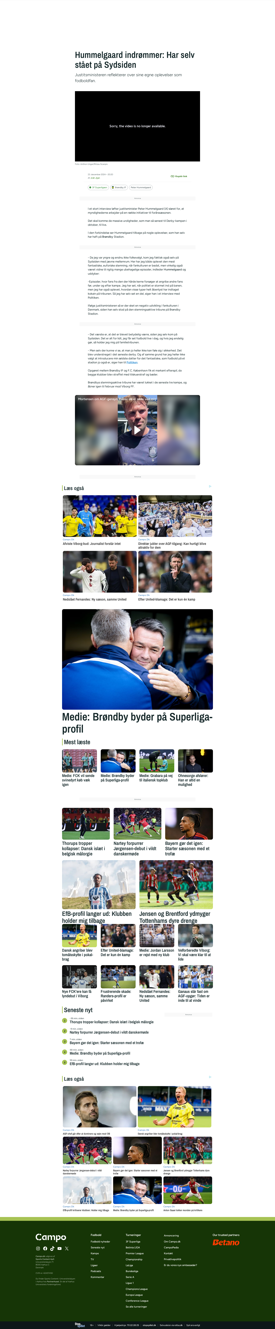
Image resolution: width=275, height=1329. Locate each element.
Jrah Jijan (95, 178)
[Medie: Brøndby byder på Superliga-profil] (137, 659)
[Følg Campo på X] (66, 1248)
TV (92, 1259)
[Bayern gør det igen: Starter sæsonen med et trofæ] (189, 824)
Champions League (137, 1289)
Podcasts (96, 1271)
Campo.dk (40, 1256)
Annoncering (171, 1235)
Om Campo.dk (172, 1241)
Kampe (95, 1253)
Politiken (132, 362)
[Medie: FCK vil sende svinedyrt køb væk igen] (79, 761)
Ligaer (94, 1265)
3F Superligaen (99, 187)
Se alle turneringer (136, 1306)
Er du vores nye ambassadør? (180, 1265)
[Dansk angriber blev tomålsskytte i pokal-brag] (79, 935)
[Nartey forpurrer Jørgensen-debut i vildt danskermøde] (137, 824)
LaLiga (129, 1265)
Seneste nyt (98, 1247)
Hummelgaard (173, 269)
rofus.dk (178, 1325)
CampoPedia (171, 1247)
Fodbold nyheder (100, 1241)
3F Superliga (133, 1241)
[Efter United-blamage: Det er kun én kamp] (118, 935)
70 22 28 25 (133, 1325)
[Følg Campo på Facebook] (45, 1248)
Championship (134, 1259)
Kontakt (168, 1253)
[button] (137, 430)
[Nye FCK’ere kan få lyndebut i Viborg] (79, 976)
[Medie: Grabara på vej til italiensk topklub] (156, 761)
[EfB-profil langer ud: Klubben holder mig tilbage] (99, 884)
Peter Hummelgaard (141, 187)
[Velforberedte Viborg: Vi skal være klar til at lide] (195, 935)
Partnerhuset (53, 1281)
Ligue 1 (130, 1282)
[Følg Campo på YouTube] (59, 1248)
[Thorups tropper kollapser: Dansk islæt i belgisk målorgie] (86, 824)
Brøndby (108, 236)
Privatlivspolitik (172, 1259)
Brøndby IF (120, 187)
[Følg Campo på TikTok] (52, 1248)
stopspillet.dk (149, 1325)
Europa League (134, 1294)
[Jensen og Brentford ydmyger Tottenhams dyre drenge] (176, 884)
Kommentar (97, 1277)
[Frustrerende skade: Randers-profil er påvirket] (118, 976)
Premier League (135, 1253)
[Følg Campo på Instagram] (38, 1248)
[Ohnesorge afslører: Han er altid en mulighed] (195, 761)
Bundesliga (132, 1271)
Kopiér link (181, 176)
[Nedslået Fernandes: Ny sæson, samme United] (156, 976)
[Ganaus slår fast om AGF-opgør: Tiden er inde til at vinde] (195, 976)
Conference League (137, 1300)
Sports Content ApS (45, 1259)
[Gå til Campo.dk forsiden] (51, 1241)
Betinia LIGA (133, 1247)
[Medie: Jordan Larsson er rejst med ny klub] (156, 935)
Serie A (130, 1277)
